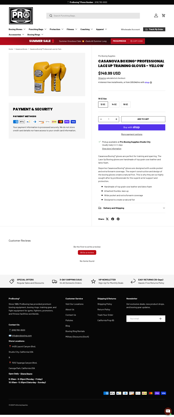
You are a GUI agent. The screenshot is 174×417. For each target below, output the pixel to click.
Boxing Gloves (15, 29)
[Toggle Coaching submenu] (91, 29)
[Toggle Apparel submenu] (106, 29)
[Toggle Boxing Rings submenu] (42, 34)
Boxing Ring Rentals (75, 331)
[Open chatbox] (168, 411)
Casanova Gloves (21, 49)
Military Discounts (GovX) (77, 336)
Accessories (15, 34)
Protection (55, 29)
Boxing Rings (33, 34)
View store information (111, 148)
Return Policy (103, 309)
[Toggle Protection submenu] (62, 29)
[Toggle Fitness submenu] (76, 29)
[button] (164, 15)
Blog (68, 325)
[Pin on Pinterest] (118, 219)
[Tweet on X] (107, 219)
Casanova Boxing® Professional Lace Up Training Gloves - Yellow (46, 49)
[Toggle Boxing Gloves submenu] (24, 29)
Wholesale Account (130, 29)
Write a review (87, 252)
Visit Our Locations (74, 304)
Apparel (100, 29)
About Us (70, 309)
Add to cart (143, 119)
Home (11, 49)
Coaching (85, 29)
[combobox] (93, 15)
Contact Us (71, 314)
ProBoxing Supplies (21, 405)
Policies (69, 320)
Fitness (70, 29)
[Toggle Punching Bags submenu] (45, 29)
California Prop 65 (105, 320)
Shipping (102, 78)
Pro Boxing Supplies (106, 56)
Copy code (138, 41)
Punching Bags (36, 29)
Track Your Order (105, 314)
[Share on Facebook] (112, 219)
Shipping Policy (104, 304)
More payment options (131, 134)
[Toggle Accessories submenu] (23, 34)
